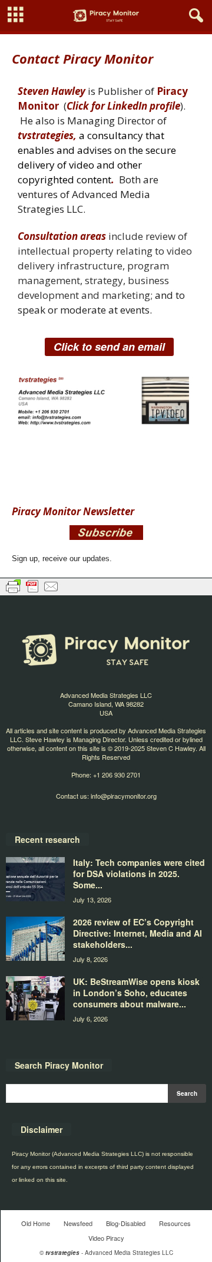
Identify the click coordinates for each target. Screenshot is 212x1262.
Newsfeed (78, 1223)
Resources (175, 1223)
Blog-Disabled (125, 1223)
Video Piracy (106, 1238)
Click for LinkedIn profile (123, 106)
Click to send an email (109, 346)
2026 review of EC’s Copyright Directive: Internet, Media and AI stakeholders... (137, 933)
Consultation (48, 236)
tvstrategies (46, 135)
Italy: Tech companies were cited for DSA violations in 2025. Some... (139, 873)
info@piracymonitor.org (124, 795)
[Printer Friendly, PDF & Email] (32, 586)
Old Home (35, 1223)
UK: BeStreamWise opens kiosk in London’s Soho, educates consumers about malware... (136, 993)
